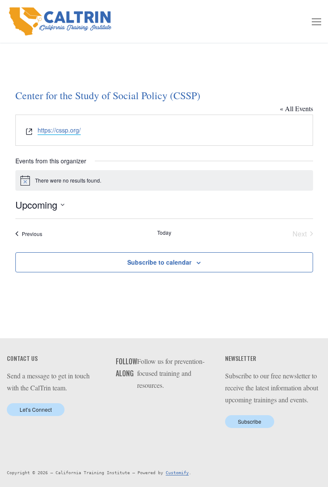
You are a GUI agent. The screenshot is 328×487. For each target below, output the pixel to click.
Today (164, 232)
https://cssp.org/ (59, 130)
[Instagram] (183, 406)
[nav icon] (316, 21)
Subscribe (249, 421)
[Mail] (196, 406)
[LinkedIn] (157, 406)
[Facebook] (143, 406)
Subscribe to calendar (159, 262)
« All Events (296, 108)
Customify (177, 472)
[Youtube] (170, 406)
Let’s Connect (36, 409)
